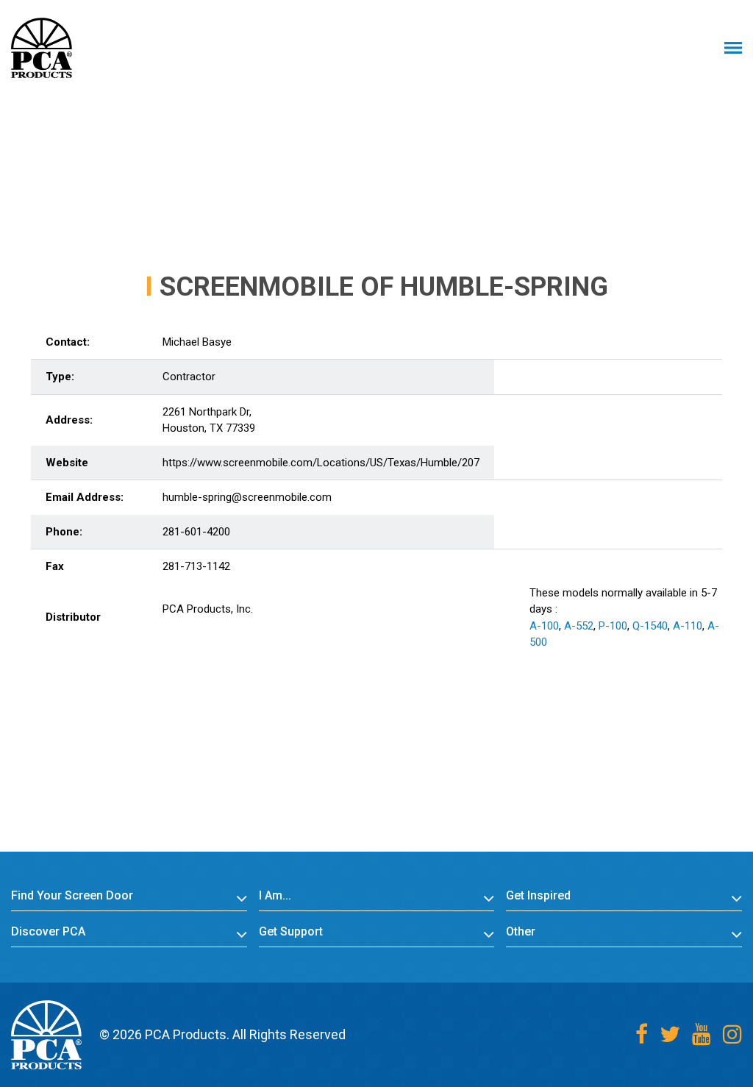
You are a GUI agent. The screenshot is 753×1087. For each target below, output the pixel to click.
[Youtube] (701, 1034)
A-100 (544, 625)
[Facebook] (641, 1034)
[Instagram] (732, 1034)
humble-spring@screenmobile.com (247, 497)
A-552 (578, 625)
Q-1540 (650, 625)
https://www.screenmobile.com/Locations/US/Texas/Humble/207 (321, 462)
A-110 (687, 625)
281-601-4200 (196, 531)
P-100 (613, 625)
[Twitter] (670, 1034)
